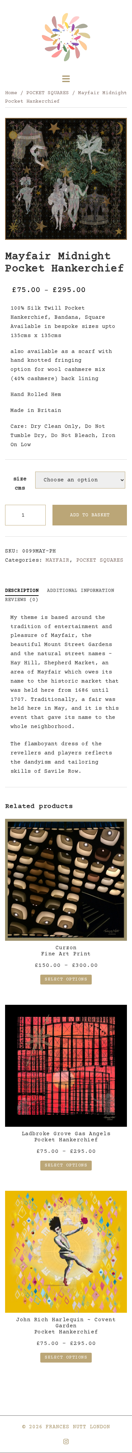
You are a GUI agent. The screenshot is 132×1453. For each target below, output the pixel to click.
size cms (20, 483)
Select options (66, 979)
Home (11, 93)
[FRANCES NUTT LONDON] (66, 37)
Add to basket (90, 515)
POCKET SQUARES (47, 93)
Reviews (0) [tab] (22, 600)
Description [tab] (22, 591)
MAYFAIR (57, 560)
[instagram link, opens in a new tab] (66, 1441)
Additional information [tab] (80, 591)
